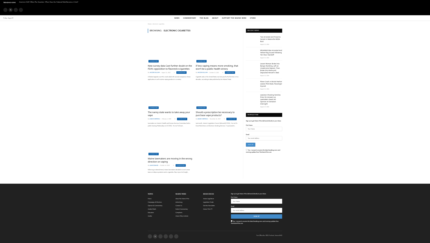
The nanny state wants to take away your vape (169, 114)
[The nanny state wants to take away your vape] (170, 96)
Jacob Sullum (155, 72)
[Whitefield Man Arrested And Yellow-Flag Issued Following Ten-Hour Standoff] (252, 53)
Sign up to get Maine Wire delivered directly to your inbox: (263, 121)
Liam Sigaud (154, 165)
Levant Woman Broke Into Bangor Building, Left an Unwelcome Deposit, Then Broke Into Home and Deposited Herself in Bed (270, 68)
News (177, 18)
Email (247, 134)
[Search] (426, 18)
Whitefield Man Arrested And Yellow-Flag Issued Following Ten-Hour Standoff (271, 52)
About (215, 18)
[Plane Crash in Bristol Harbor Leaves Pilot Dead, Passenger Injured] (252, 84)
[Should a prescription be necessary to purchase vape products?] (218, 96)
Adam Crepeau (155, 119)
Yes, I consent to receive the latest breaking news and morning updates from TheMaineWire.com (263, 151)
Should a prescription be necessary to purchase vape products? (215, 114)
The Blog (204, 18)
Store (253, 18)
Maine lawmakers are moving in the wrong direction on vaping (170, 160)
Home (149, 24)
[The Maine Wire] (215, 9)
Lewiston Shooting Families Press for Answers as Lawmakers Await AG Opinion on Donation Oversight (270, 99)
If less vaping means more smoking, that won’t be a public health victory (217, 67)
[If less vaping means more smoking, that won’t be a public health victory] (218, 49)
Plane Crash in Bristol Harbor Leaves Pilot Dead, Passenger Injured (271, 83)
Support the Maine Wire (234, 18)
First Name (249, 125)
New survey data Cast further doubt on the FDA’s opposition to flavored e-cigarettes (170, 67)
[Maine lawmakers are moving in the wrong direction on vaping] (170, 142)
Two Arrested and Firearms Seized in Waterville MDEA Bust (270, 39)
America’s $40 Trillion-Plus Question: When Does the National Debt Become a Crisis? (48, 2)
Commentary (189, 18)
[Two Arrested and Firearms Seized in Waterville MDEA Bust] (252, 40)
